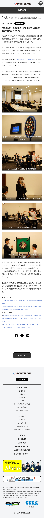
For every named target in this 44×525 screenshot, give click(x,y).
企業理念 (22, 394)
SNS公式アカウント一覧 (22, 429)
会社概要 (22, 391)
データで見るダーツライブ (22, 404)
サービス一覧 (22, 423)
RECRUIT (22, 439)
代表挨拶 (22, 397)
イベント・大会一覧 (22, 426)
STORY (22, 401)
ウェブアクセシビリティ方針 (22, 450)
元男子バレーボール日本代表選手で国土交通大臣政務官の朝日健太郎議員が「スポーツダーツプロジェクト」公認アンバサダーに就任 (21, 318)
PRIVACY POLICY (22, 446)
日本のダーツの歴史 (22, 410)
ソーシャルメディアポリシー (22, 454)
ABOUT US (22, 387)
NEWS (7, 16)
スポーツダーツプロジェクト (24, 59)
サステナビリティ (22, 407)
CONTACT (22, 443)
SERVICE (22, 416)
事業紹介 (22, 420)
